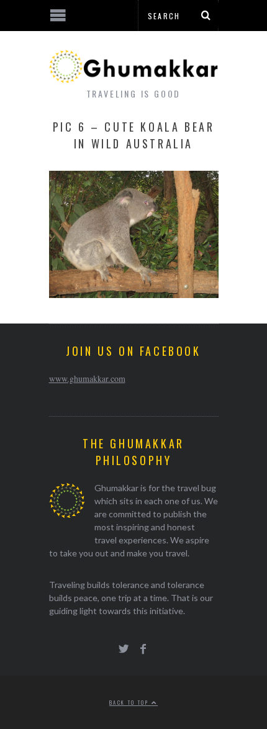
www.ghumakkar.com (87, 378)
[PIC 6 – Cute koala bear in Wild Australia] (134, 294)
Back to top (130, 702)
